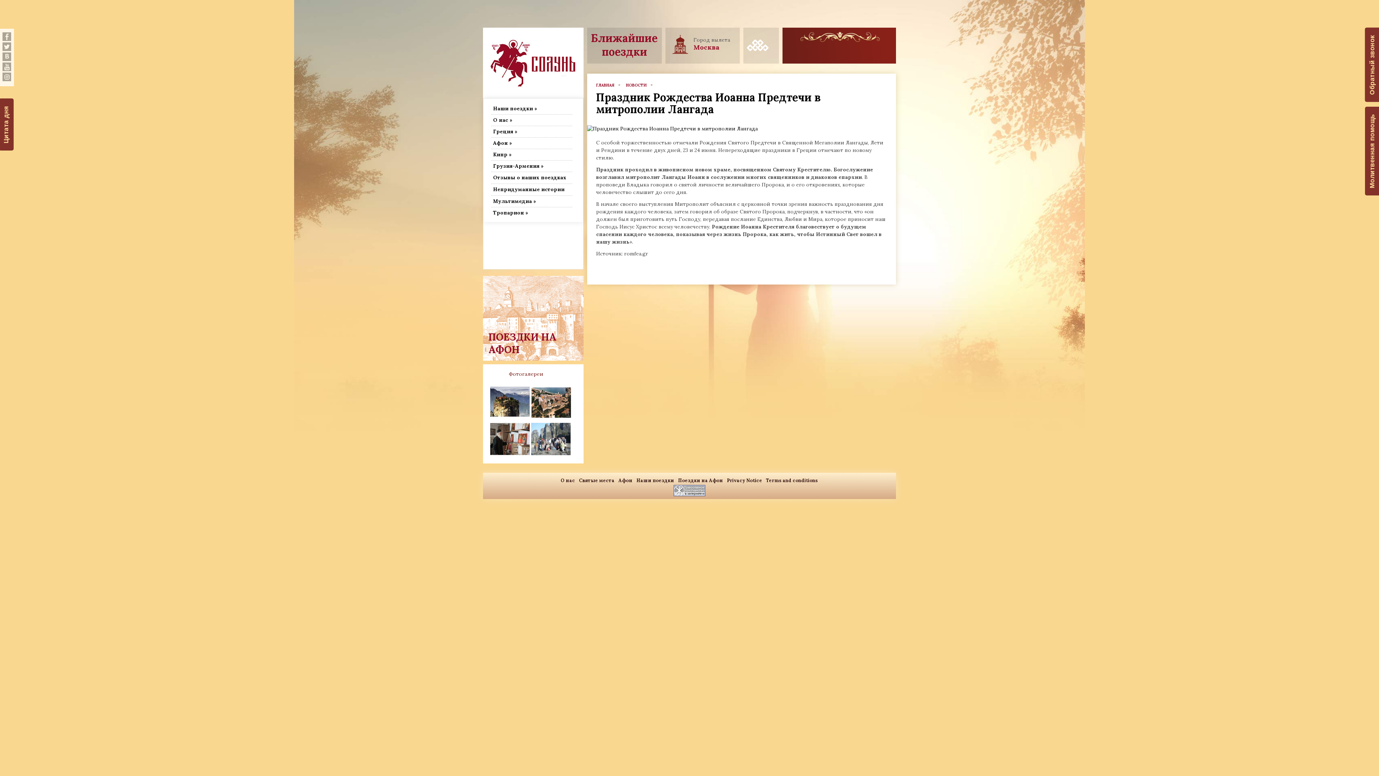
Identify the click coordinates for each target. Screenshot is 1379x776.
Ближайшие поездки (624, 45)
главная (605, 85)
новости (636, 85)
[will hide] (7, 36)
